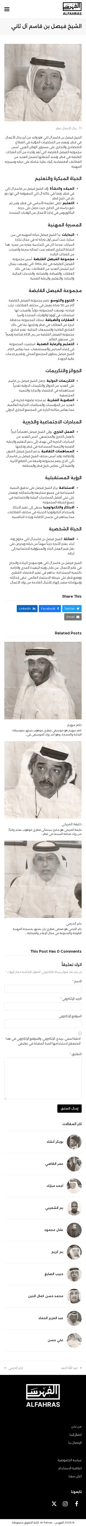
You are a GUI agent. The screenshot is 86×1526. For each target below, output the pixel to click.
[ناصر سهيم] (43, 680)
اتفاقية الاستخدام (70, 1468)
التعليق (76, 1054)
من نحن (76, 1426)
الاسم (77, 981)
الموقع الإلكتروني (70, 1016)
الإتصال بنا (75, 1442)
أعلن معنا (75, 1476)
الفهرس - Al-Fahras (52, 1522)
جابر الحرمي (74, 923)
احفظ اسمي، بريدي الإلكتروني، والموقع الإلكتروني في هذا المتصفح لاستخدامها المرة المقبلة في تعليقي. (43, 1041)
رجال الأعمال (69, 128)
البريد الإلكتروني (71, 998)
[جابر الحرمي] (43, 879)
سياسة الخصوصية (70, 1460)
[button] (6, 9)
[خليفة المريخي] (43, 779)
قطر (58, 128)
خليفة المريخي (71, 824)
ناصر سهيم (74, 725)
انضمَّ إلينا (75, 1434)
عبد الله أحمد (71, 1368)
